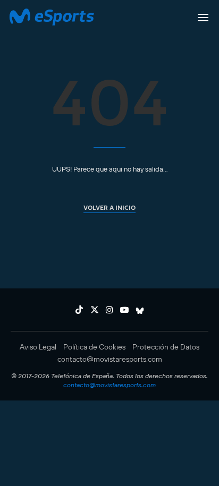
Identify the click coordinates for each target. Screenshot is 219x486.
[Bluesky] (140, 309)
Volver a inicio (109, 207)
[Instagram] (109, 309)
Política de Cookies (94, 347)
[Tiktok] (79, 309)
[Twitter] (94, 309)
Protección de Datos (165, 347)
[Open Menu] (203, 17)
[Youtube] (124, 309)
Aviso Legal (38, 347)
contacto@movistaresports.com (109, 359)
